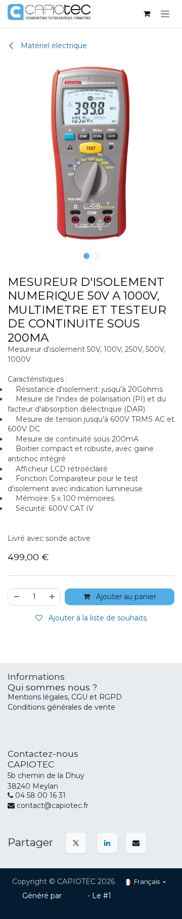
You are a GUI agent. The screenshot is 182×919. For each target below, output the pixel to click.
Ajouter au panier (125, 596)
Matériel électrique (53, 45)
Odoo (75, 895)
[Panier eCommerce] (147, 14)
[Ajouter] (52, 597)
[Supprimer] (16, 597)
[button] (9, 153)
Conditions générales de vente (61, 707)
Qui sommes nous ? (52, 687)
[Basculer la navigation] (165, 13)
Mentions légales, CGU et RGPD (66, 697)
